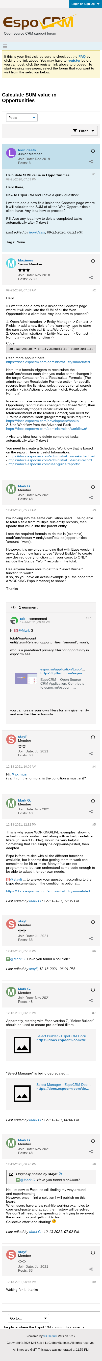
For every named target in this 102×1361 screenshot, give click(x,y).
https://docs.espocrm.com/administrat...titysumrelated (48, 362)
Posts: (23, 163)
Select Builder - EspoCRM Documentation (69, 1036)
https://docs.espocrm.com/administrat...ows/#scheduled (51, 456)
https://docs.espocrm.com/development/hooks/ (42, 421)
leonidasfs (37, 232)
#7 (94, 1013)
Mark (26, 630)
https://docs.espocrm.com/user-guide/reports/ (44, 464)
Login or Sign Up (83, 4)
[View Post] (60, 1174)
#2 (94, 290)
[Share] (91, 161)
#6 (94, 951)
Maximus (19, 774)
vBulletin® (50, 1336)
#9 (94, 1282)
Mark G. (35, 901)
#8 (94, 1164)
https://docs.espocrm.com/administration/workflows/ (46, 429)
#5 (94, 824)
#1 (94, 174)
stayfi (18, 879)
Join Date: (26, 159)
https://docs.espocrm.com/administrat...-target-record (50, 460)
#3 (94, 510)
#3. (89, 618)
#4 (94, 766)
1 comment (28, 607)
